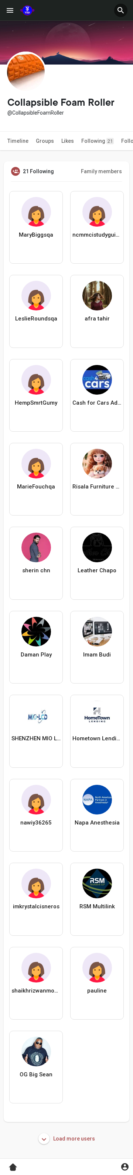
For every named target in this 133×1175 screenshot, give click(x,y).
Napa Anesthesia (97, 822)
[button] (120, 10)
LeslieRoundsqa (36, 318)
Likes (67, 141)
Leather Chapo (97, 570)
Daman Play (36, 654)
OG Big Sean (36, 1074)
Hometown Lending (97, 738)
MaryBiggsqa (36, 234)
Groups (45, 141)
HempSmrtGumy (36, 402)
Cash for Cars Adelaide (97, 402)
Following (97, 141)
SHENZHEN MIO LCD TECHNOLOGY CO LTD (36, 738)
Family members (101, 171)
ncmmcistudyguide (97, 234)
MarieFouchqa (36, 486)
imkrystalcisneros (36, 906)
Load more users (73, 1139)
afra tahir (97, 318)
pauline (97, 990)
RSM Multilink (97, 906)
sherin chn (36, 570)
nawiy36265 (36, 822)
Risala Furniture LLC (97, 486)
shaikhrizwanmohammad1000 (36, 990)
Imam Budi (97, 654)
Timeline (17, 141)
